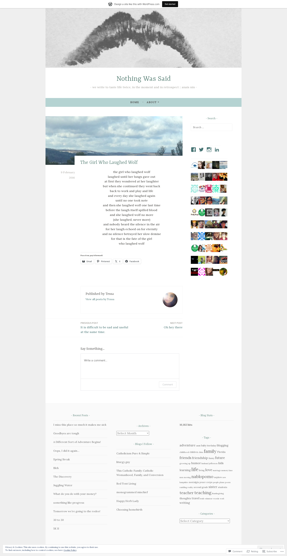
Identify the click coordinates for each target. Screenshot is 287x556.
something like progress (68, 502)
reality (190, 487)
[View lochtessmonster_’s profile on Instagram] (209, 149)
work (222, 498)
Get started (170, 4)
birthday (211, 445)
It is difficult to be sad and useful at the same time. (104, 327)
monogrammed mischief (132, 492)
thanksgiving (218, 493)
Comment (167, 384)
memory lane (227, 470)
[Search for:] (211, 127)
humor (196, 463)
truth (202, 498)
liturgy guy (123, 462)
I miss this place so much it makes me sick (79, 424)
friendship (200, 458)
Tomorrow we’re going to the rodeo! (76, 511)
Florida (221, 452)
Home (134, 102)
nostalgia (194, 482)
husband (204, 463)
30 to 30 (58, 520)
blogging (222, 445)
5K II (56, 528)
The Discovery (62, 476)
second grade (201, 487)
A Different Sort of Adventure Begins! (77, 442)
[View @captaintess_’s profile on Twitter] (202, 149)
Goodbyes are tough (66, 433)
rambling (183, 487)
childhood (184, 452)
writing (185, 503)
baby (203, 445)
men (181, 477)
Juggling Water (62, 485)
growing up (185, 463)
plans (221, 482)
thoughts (185, 498)
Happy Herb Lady (127, 501)
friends (185, 457)
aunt (198, 445)
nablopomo (202, 476)
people (216, 482)
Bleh (56, 468)
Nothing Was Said (143, 79)
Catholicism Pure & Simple (133, 453)
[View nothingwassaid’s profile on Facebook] (194, 149)
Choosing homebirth (129, 509)
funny (211, 458)
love (208, 469)
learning (185, 470)
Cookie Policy (70, 550)
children (194, 452)
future (220, 458)
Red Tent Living (126, 483)
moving (187, 477)
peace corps (205, 482)
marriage (217, 470)
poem (228, 482)
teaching (202, 492)
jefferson (213, 463)
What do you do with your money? (74, 493)
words (216, 498)
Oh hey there (173, 325)
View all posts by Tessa (100, 299)
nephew (218, 477)
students (222, 487)
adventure (187, 445)
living (202, 470)
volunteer (209, 498)
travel (195, 498)
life (194, 469)
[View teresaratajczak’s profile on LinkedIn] (217, 149)
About (151, 102)
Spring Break (61, 459)
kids (221, 463)
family (210, 451)
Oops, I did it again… (66, 450)
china (201, 452)
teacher (187, 492)
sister (213, 487)
